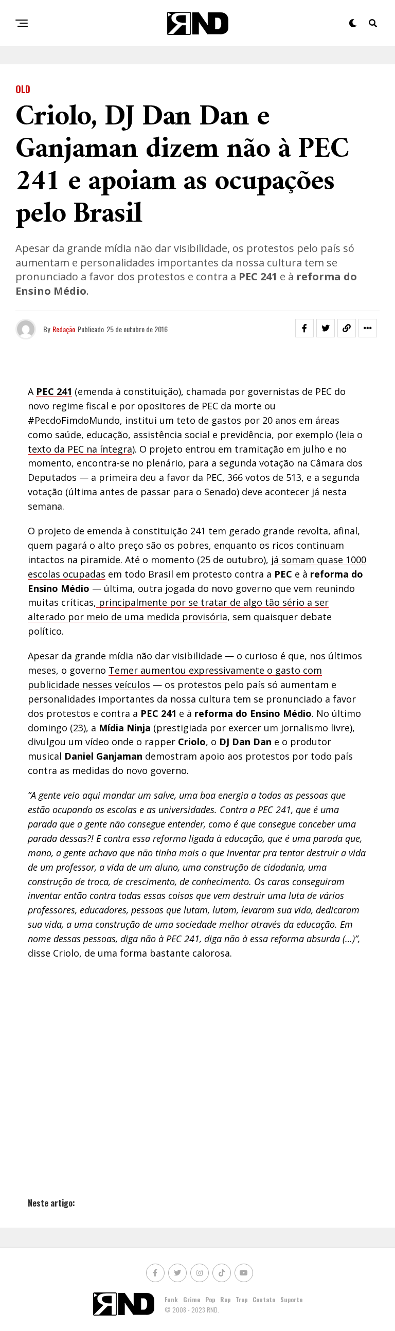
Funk (171, 1299)
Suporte (291, 1299)
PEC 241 (54, 391)
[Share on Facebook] (304, 328)
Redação (63, 328)
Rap (225, 1299)
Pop (210, 1299)
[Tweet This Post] (325, 328)
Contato (264, 1299)
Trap (241, 1299)
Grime (191, 1299)
